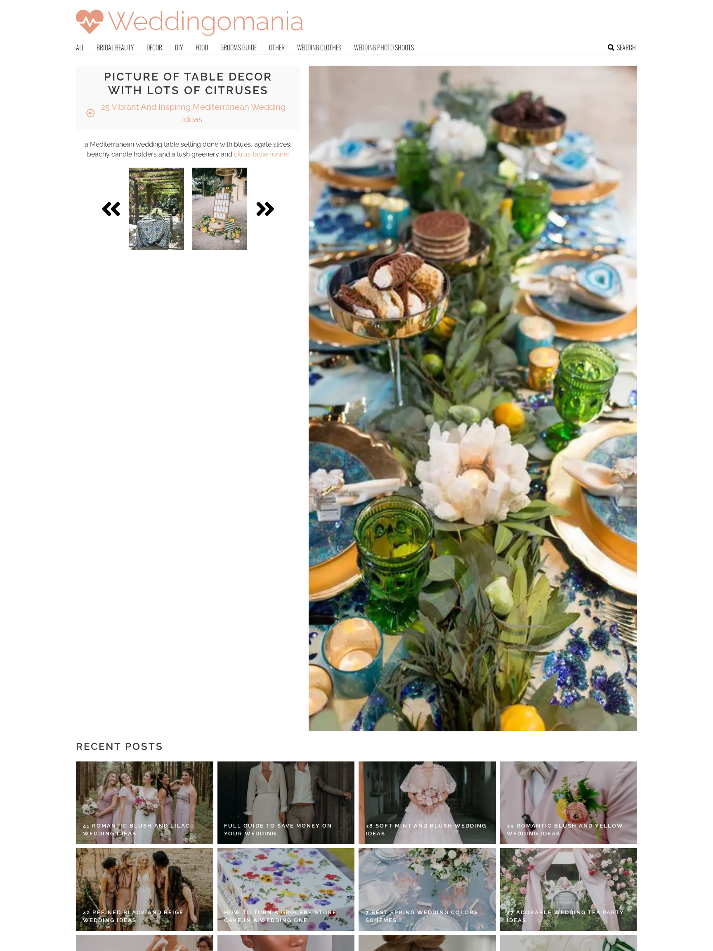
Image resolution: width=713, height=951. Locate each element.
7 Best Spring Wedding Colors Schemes (422, 916)
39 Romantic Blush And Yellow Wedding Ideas (565, 830)
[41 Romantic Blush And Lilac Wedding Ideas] (144, 802)
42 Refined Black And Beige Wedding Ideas (133, 916)
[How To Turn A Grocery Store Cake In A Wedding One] (286, 889)
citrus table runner (262, 154)
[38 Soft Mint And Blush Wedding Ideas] (427, 802)
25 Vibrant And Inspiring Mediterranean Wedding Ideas (192, 113)
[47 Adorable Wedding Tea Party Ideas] (568, 889)
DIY (179, 47)
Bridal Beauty (115, 47)
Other (277, 47)
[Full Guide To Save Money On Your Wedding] (286, 802)
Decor (154, 47)
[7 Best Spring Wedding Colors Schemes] (427, 889)
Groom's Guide (238, 47)
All (80, 47)
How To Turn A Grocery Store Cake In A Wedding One (280, 916)
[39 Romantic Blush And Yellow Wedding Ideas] (568, 802)
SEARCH (626, 47)
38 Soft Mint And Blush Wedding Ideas (426, 830)
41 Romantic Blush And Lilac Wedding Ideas (136, 830)
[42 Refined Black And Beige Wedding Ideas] (144, 889)
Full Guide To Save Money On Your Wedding (278, 830)
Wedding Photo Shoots (384, 47)
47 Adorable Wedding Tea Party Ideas (565, 916)
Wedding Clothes (319, 47)
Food (202, 47)
